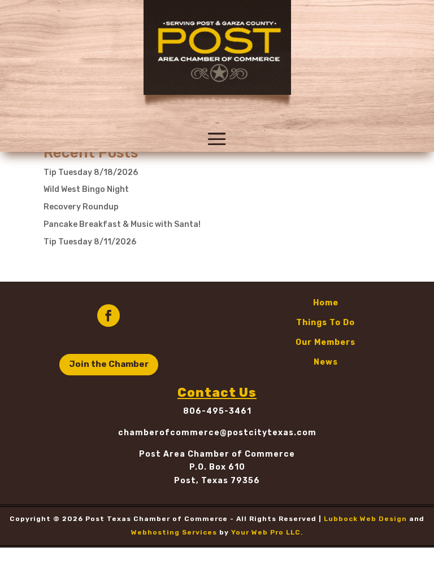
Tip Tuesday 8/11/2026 (90, 242)
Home (325, 303)
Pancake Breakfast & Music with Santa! (122, 224)
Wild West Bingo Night (86, 189)
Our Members (325, 342)
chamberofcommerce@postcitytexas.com (217, 432)
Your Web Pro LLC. (267, 532)
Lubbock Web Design (365, 519)
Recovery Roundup (81, 207)
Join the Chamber (109, 364)
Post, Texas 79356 (217, 480)
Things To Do (325, 322)
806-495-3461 (217, 411)
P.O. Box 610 (217, 467)
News (326, 362)
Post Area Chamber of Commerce (217, 454)
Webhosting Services (174, 532)
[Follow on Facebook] (108, 315)
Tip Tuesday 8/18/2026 (91, 172)
